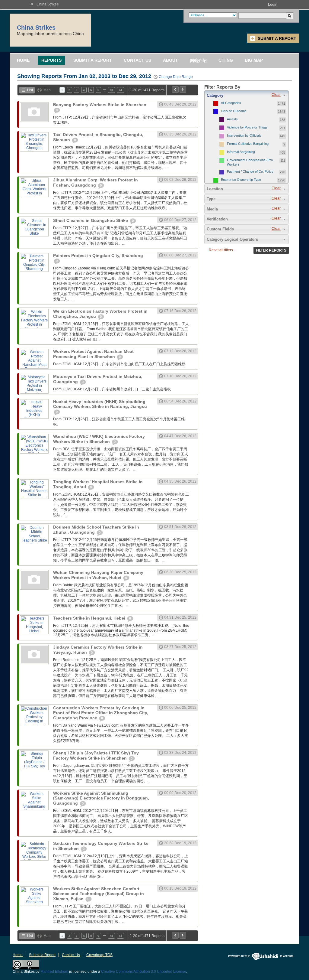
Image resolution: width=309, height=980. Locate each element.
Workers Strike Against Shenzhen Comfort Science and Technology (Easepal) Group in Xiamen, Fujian (98, 893)
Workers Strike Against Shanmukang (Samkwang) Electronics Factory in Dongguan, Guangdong (101, 798)
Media (212, 209)
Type (211, 199)
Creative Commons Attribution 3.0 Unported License (143, 971)
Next (183, 89)
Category (215, 95)
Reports (51, 60)
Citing (225, 60)
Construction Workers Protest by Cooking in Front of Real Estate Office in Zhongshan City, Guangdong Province (100, 712)
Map (47, 90)
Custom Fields (220, 229)
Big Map (254, 60)
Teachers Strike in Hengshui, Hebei (89, 618)
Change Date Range (176, 77)
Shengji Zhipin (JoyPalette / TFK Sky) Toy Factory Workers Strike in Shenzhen (96, 755)
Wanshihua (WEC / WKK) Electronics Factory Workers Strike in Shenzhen (99, 439)
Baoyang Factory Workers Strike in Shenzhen (99, 104)
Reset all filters (221, 250)
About (170, 60)
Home (23, 60)
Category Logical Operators (232, 239)
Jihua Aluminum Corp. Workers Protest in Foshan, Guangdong (95, 182)
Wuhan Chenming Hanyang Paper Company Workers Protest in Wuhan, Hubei (98, 575)
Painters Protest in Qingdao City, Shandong (98, 255)
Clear (276, 95)
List (30, 90)
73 (111, 90)
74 (120, 90)
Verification (217, 219)
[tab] (246, 95)
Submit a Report (277, 38)
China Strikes (48, 4)
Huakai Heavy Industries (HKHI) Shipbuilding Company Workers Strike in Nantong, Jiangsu (100, 404)
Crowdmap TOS (99, 955)
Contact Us (137, 60)
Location (215, 189)
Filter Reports (271, 250)
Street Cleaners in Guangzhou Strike (91, 220)
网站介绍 (198, 60)
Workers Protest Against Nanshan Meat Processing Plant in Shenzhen (93, 354)
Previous (175, 89)
